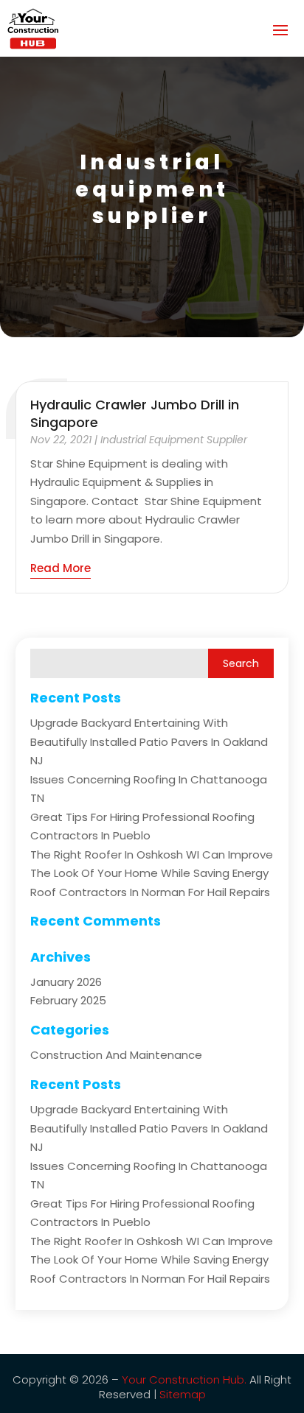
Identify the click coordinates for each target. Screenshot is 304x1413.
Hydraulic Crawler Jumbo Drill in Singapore (134, 413)
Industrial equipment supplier (173, 439)
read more (60, 568)
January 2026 (66, 982)
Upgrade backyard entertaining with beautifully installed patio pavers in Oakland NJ (149, 741)
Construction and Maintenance (116, 1055)
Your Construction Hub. (184, 1379)
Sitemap (182, 1394)
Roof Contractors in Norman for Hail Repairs (150, 892)
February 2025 (68, 1000)
